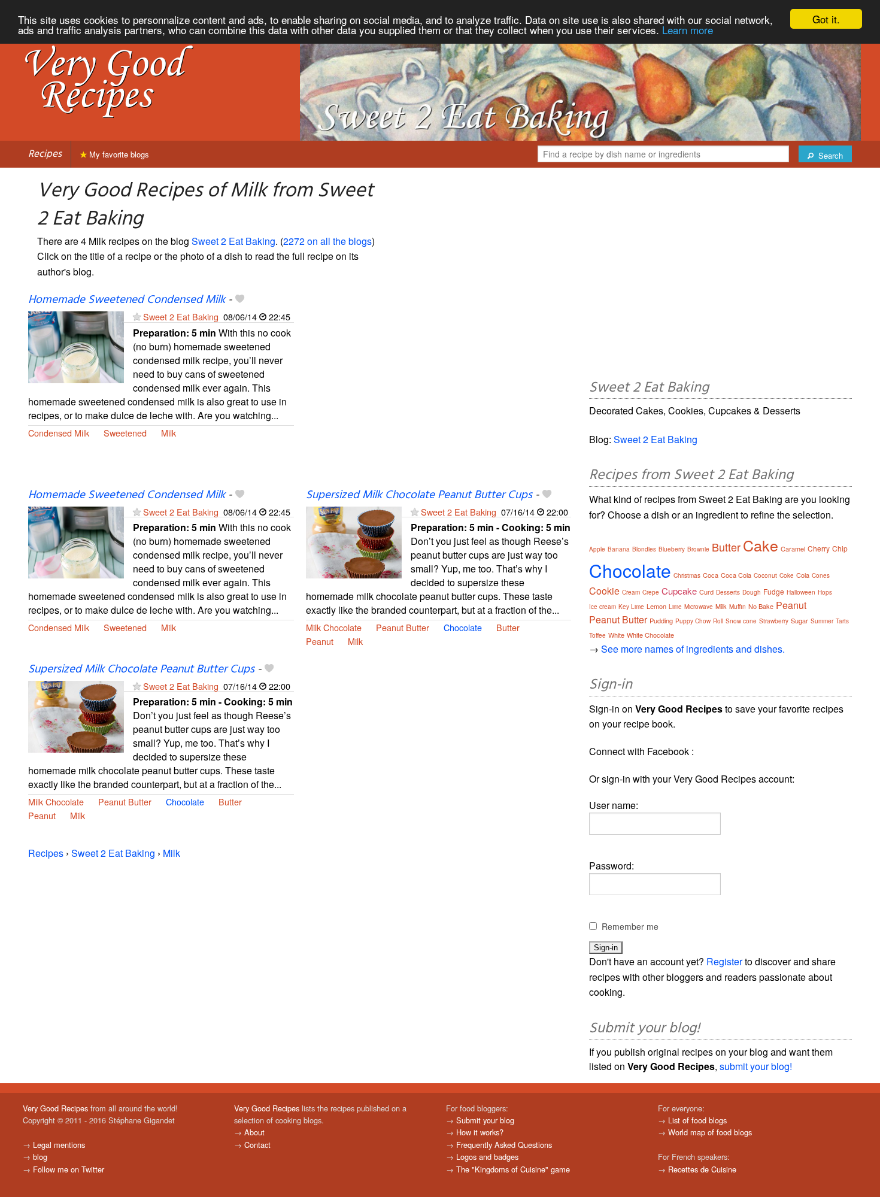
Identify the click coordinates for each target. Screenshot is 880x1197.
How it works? (479, 1132)
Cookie (604, 591)
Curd (706, 591)
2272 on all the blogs (327, 241)
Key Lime (631, 606)
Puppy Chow (693, 621)
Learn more (687, 29)
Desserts (728, 592)
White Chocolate (650, 635)
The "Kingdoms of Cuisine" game (513, 1169)
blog (40, 1156)
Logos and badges (487, 1156)
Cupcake (679, 590)
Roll (718, 621)
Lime (675, 606)
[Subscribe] (137, 316)
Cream (631, 592)
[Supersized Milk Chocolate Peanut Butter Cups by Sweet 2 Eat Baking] (354, 541)
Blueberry (672, 549)
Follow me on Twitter (68, 1169)
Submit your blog (485, 1120)
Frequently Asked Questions (504, 1144)
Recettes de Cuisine (702, 1169)
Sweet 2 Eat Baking (233, 241)
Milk (168, 432)
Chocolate (463, 627)
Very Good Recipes (55, 1108)
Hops (825, 592)
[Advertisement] (439, 390)
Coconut (765, 575)
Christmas (686, 575)
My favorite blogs (118, 154)
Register (724, 961)
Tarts (842, 621)
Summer (822, 621)
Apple (597, 549)
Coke (786, 575)
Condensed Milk (58, 432)
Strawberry (773, 621)
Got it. (826, 18)
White (616, 635)
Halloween (801, 592)
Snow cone (741, 621)
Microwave (698, 606)
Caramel (793, 548)
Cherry (819, 548)
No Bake (760, 606)
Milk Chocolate (334, 627)
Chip (840, 548)
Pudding (661, 620)
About (254, 1132)
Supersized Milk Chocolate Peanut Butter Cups (419, 495)
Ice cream (602, 606)
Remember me (630, 926)
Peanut (319, 641)
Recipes (45, 154)
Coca (710, 575)
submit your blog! (756, 1066)
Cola (802, 575)
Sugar (799, 620)
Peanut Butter (402, 627)
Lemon (656, 606)
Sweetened (125, 432)
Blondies (644, 549)
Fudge (773, 591)
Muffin (737, 606)
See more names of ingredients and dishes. (693, 649)
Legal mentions (59, 1144)
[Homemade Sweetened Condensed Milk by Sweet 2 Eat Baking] (76, 346)
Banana (619, 549)
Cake (760, 545)
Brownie (698, 549)
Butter (508, 627)
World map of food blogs (710, 1132)
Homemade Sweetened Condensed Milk (126, 300)
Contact (257, 1144)
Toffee (597, 635)
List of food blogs (697, 1120)
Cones (821, 575)
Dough (751, 592)
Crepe (650, 592)
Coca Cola (736, 575)
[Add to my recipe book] (239, 300)
